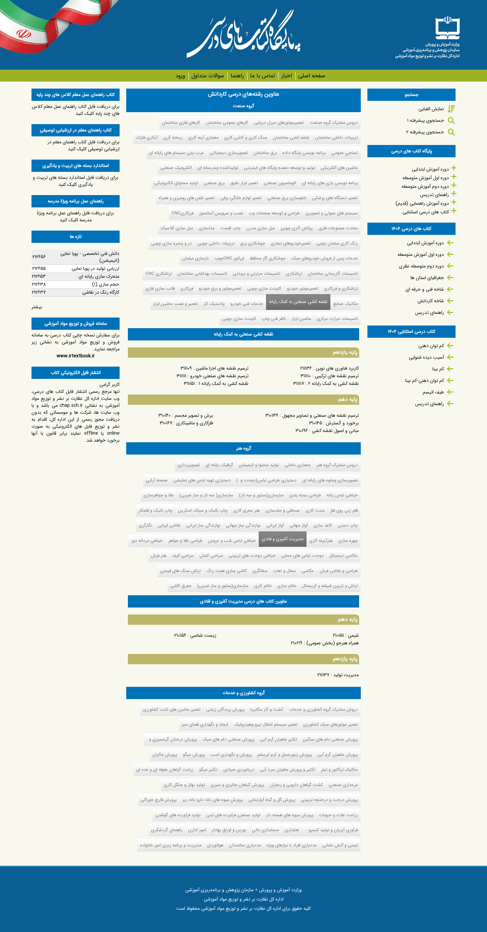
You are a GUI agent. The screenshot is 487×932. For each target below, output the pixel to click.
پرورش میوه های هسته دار (289, 815)
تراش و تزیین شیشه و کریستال (330, 585)
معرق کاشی (180, 585)
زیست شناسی (203, 635)
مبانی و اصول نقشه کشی (335, 430)
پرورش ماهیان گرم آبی (337, 754)
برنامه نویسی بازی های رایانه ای (330, 182)
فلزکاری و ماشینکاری (194, 423)
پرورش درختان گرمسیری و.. (171, 739)
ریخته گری (173, 137)
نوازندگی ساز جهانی (243, 525)
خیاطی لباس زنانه (342, 495)
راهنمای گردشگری (167, 829)
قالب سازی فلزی (160, 288)
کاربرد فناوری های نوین (337, 368)
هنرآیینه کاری (321, 540)
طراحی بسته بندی (305, 495)
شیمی (353, 635)
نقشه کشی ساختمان (291, 137)
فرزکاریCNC (182, 213)
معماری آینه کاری (203, 137)
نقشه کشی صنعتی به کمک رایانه (298, 301)
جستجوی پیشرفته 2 (425, 132)
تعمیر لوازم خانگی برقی (241, 197)
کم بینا (438, 369)
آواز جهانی (299, 525)
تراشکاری (294, 273)
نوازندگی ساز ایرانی (203, 525)
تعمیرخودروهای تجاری (291, 243)
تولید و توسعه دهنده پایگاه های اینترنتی (279, 167)
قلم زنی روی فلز (344, 510)
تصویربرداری (189, 465)
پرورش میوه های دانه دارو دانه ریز (212, 799)
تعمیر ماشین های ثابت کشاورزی (171, 709)
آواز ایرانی (275, 525)
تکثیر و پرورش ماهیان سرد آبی (287, 769)
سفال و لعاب (284, 570)
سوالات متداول (207, 75)
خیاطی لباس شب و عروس (232, 540)
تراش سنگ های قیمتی (180, 570)
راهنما (237, 75)
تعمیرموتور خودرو (302, 288)
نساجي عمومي (344, 152)
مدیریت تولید (346, 675)
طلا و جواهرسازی (158, 495)
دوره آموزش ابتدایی (430, 169)
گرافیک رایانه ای (219, 465)
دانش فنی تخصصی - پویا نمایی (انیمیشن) (89, 257)
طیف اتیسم (433, 392)
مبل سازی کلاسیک (176, 228)
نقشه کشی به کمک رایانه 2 (333, 383)
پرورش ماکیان (164, 754)
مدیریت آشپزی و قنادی (282, 539)
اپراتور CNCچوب (229, 258)
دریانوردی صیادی (238, 769)
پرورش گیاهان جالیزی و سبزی (237, 784)
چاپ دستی (348, 525)
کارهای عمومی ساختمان (227, 122)
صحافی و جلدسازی (282, 510)
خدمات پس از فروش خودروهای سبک (324, 258)
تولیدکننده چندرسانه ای (217, 167)
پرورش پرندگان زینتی (225, 709)
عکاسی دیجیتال (343, 555)
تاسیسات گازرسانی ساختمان (333, 273)
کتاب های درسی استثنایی (426, 212)
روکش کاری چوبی (297, 228)
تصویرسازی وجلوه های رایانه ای (330, 480)
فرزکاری (186, 288)
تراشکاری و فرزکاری (341, 288)
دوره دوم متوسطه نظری (421, 266)
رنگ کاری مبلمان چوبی (337, 243)
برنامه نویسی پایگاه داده (304, 152)
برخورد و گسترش (342, 423)
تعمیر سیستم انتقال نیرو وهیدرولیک (266, 724)
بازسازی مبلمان (195, 258)
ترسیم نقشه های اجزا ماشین (222, 368)
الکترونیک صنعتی (176, 167)
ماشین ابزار (301, 318)
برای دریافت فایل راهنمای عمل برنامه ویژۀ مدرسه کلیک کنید (75, 216)
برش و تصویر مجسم (194, 415)
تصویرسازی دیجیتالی (229, 152)
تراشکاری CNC (158, 273)
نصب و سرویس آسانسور (221, 213)
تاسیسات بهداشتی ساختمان (202, 273)
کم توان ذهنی (431, 345)
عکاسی (307, 570)
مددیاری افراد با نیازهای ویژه (292, 845)
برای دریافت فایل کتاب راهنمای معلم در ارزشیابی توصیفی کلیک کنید (83, 145)
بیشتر (36, 307)
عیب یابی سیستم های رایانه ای (176, 152)
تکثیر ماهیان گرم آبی (278, 739)
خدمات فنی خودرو (246, 303)
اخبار (287, 75)
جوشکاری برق (252, 243)
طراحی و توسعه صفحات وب (274, 213)
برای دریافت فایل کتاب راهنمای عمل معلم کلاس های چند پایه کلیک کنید (76, 110)
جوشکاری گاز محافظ (268, 258)
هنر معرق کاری (246, 510)
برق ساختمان (265, 152)
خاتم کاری (263, 585)
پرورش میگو (194, 754)
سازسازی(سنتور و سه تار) (261, 495)
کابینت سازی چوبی (264, 288)
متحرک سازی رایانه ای (99, 276)
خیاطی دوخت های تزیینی (252, 555)
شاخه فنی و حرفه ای (425, 289)
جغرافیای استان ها (427, 277)
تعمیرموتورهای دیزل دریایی (279, 122)
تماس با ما (262, 75)
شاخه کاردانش (430, 301)
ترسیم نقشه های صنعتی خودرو (219, 376)
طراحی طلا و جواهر (185, 540)
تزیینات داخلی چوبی (216, 243)
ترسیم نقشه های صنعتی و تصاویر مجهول (320, 415)
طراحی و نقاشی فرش (339, 570)
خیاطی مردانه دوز (147, 540)
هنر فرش (158, 555)
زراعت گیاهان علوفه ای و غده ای (164, 769)
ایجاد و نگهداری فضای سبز (205, 724)
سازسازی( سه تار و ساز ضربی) (206, 495)
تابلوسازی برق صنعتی (286, 197)
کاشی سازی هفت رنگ (226, 570)
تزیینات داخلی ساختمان (336, 137)
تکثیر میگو (208, 769)
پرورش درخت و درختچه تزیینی (329, 799)
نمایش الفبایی (431, 108)
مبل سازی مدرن (260, 228)
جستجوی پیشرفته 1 (425, 120)
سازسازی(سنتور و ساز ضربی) (222, 585)
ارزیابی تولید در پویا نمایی (95, 268)
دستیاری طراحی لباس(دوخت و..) (266, 480)
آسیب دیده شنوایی (426, 357)
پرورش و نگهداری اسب (231, 754)
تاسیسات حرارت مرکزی (337, 318)
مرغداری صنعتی (343, 784)
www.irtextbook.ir (76, 356)
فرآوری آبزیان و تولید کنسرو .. (331, 829)
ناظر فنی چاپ (274, 318)
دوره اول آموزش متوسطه (426, 177)
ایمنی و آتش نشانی (340, 845)
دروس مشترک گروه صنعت (334, 122)
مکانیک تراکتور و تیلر (339, 769)
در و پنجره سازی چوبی (171, 243)
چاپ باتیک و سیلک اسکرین (203, 510)
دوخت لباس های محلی (302, 555)
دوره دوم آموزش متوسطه (425, 186)
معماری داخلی (297, 465)
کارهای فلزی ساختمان (181, 122)
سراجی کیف (183, 555)
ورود (180, 75)
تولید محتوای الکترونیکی (176, 182)
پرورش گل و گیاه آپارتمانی (271, 799)
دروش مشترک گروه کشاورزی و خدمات (323, 709)
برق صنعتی (214, 182)
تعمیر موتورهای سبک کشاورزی (330, 724)
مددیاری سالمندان (245, 845)
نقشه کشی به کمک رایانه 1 (223, 383)
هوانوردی (215, 845)
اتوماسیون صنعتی (280, 182)
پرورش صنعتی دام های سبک (228, 739)
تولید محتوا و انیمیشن (259, 465)
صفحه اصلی (311, 75)
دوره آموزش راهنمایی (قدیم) (422, 203)
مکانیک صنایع (345, 303)
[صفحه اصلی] (427, 35)
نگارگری (145, 525)
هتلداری (292, 829)
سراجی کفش (211, 555)
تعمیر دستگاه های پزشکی (335, 197)
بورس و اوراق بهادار (229, 829)
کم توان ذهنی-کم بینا (424, 380)
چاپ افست (230, 228)
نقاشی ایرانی (169, 525)
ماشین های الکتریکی (339, 167)
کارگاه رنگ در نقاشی (100, 292)
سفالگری (260, 570)
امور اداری (197, 829)
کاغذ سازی (322, 525)
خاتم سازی (286, 585)
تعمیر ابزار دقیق (244, 182)
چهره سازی (348, 540)
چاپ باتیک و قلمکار (155, 510)
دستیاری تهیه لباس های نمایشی (202, 480)
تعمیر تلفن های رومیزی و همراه (187, 197)
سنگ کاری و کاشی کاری (245, 137)
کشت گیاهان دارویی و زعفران (296, 784)
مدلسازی (207, 228)
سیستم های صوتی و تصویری (331, 213)
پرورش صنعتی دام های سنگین (330, 739)
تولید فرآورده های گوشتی (177, 815)
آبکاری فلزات (146, 137)
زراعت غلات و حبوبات (338, 815)
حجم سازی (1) (105, 284)
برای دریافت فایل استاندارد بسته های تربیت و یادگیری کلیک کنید (75, 181)
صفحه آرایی (157, 480)
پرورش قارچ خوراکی (158, 799)
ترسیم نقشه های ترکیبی (337, 376)
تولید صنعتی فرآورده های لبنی (233, 815)
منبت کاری (315, 510)
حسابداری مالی (265, 829)
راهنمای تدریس (434, 194)
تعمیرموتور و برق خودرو (220, 288)
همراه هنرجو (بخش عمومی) (332, 643)
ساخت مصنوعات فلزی (338, 228)
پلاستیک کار (214, 303)
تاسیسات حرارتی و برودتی (256, 273)
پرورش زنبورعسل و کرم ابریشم (284, 754)
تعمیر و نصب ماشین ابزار (175, 303)
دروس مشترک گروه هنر (337, 465)
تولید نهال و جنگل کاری (184, 784)
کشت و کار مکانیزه (266, 709)
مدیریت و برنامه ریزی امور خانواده (170, 845)
